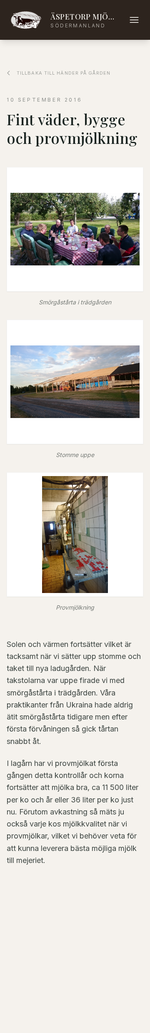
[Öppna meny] (134, 20)
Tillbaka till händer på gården (63, 73)
